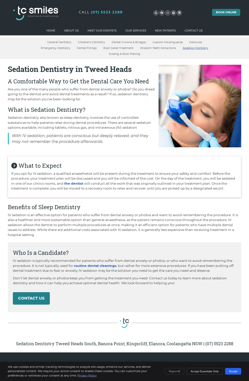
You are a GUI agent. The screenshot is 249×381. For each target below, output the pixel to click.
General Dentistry (59, 42)
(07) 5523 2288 (107, 12)
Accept (233, 371)
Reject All (174, 371)
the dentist (73, 183)
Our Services (135, 30)
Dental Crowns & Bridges (129, 42)
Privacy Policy (87, 375)
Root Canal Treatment (118, 48)
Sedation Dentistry (195, 48)
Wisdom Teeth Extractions (158, 48)
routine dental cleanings (95, 265)
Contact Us (194, 30)
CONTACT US (31, 298)
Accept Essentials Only (205, 371)
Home (50, 30)
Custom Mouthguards (168, 42)
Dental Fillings (87, 48)
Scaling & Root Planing (124, 53)
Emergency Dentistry (55, 48)
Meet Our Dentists (102, 30)
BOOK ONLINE (226, 12)
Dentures (195, 42)
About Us (71, 30)
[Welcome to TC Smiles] (36, 24)
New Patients (165, 30)
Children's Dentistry (91, 42)
